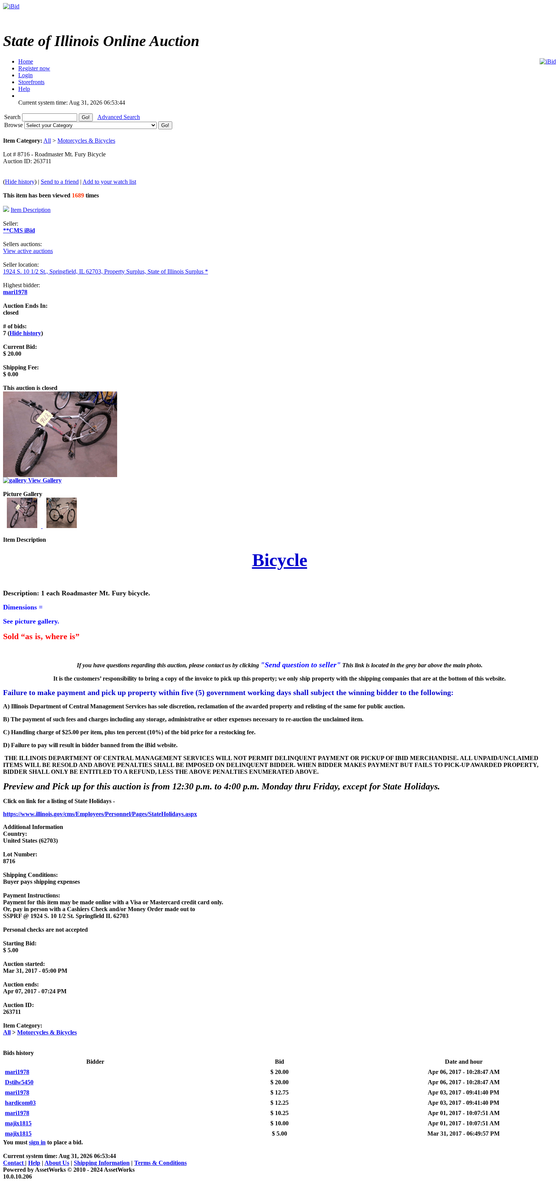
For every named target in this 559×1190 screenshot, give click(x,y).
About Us (56, 1163)
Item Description (31, 210)
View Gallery (44, 480)
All (47, 140)
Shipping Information (102, 1163)
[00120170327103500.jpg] (23, 526)
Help (34, 1163)
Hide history (20, 181)
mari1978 (15, 292)
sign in (37, 1142)
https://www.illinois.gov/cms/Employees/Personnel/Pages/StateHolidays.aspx (100, 814)
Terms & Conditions (160, 1163)
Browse (14, 125)
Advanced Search (118, 117)
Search (13, 117)
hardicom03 (20, 1102)
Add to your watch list (109, 181)
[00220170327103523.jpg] (62, 526)
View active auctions (28, 251)
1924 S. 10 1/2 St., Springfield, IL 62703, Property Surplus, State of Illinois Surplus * (105, 271)
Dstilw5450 (19, 1082)
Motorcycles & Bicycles (86, 140)
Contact (14, 1163)
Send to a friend (60, 181)
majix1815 (18, 1123)
